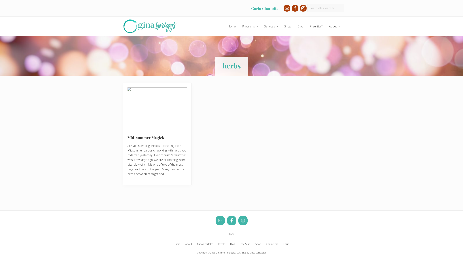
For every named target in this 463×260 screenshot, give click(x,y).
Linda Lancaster (258, 252)
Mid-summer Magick (146, 137)
